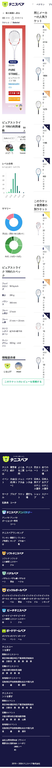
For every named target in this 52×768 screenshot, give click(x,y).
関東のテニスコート (10, 654)
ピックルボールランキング (45, 598)
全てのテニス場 (45, 470)
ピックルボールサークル (29, 598)
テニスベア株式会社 (31, 763)
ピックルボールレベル (14, 598)
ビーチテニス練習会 (6, 619)
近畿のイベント (8, 712)
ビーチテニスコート (14, 619)
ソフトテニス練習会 (6, 561)
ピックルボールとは (6, 598)
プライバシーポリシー (21, 743)
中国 (28, 682)
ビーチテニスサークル (21, 619)
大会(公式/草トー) (13, 482)
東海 (16, 682)
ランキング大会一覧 (21, 541)
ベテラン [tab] (41, 4)
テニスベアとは (5, 470)
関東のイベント (8, 701)
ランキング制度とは (6, 541)
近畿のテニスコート (10, 666)
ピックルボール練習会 (21, 598)
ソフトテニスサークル (14, 561)
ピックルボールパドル (37, 598)
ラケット (6, 22)
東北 (8, 682)
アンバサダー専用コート (14, 521)
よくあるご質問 (21, 470)
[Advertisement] (26, 415)
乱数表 (5, 502)
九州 (32, 682)
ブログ (13, 494)
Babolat (16, 22)
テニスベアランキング (12, 532)
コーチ (13, 502)
